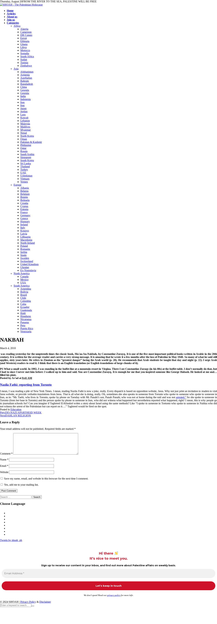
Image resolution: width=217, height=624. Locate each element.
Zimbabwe (26, 65)
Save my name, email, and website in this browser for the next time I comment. (46, 478)
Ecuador (24, 307)
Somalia (24, 53)
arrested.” (181, 397)
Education (16, 409)
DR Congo (26, 35)
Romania (25, 249)
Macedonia (26, 239)
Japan (23, 108)
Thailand (25, 166)
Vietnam (24, 178)
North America (21, 273)
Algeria (24, 29)
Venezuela (25, 331)
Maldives (25, 126)
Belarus (24, 190)
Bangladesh (26, 84)
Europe (17, 184)
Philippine (25, 145)
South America (21, 285)
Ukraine (24, 267)
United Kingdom (29, 264)
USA (23, 282)
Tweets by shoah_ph (11, 540)
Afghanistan (26, 71)
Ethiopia (24, 41)
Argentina (25, 288)
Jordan (23, 111)
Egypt (23, 38)
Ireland (24, 224)
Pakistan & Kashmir (31, 142)
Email (4, 465)
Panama (24, 322)
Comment (6, 453)
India (23, 96)
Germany (25, 215)
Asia (16, 68)
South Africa (27, 56)
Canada (24, 276)
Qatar (23, 148)
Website (4, 472)
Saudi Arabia (27, 154)
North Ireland (27, 242)
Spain (23, 255)
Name (4, 459)
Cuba (23, 304)
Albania (24, 187)
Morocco (25, 50)
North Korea (27, 135)
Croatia (24, 203)
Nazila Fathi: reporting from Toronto (26, 384)
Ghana (23, 44)
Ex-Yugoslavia (28, 270)
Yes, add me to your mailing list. (20, 484)
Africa (17, 25)
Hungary (25, 221)
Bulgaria (24, 200)
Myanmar (25, 129)
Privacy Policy (28, 601)
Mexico (24, 279)
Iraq (22, 105)
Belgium (24, 194)
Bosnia (24, 197)
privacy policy (113, 595)
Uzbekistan (26, 175)
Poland (24, 246)
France (24, 212)
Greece (24, 218)
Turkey (24, 169)
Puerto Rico (26, 328)
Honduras (25, 316)
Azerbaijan (26, 77)
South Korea (27, 160)
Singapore (25, 157)
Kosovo (24, 230)
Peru (22, 325)
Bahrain (24, 80)
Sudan (23, 59)
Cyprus (24, 206)
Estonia (24, 209)
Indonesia (25, 99)
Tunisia (24, 62)
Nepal (23, 132)
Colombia (25, 301)
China (23, 87)
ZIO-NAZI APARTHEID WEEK (21, 412)
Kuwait (24, 117)
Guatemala (26, 310)
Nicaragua (25, 319)
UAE (23, 172)
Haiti (23, 313)
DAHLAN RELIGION (15, 415)
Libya (23, 47)
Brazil (23, 294)
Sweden (24, 258)
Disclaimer (45, 601)
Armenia (25, 74)
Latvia (23, 233)
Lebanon (25, 120)
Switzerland (26, 261)
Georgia (24, 90)
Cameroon (26, 32)
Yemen (24, 181)
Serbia (23, 252)
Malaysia (25, 123)
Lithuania (25, 236)
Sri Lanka (25, 163)
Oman (23, 139)
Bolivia (24, 291)
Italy (22, 227)
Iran (22, 102)
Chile (23, 297)
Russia (23, 151)
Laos (23, 114)
